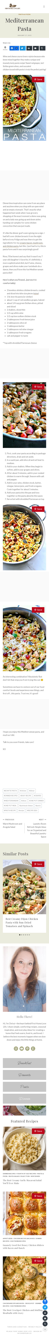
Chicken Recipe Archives (24, 1238)
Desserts (24, 1075)
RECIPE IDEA (32, 810)
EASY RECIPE (25, 796)
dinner (31, 791)
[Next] (42, 896)
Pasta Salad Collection (19, 1176)
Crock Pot (29, 1303)
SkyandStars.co (24, 1333)
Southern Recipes (18, 1241)
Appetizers (7, 1238)
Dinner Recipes (9, 1174)
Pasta (24, 1086)
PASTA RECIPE (10, 810)
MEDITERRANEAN (11, 801)
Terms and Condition (17, 1327)
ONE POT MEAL (10, 806)
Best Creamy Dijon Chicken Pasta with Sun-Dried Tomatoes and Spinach (22, 922)
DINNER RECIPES (10, 796)
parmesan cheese (26, 806)
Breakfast (24, 1063)
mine (36, 293)
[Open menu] (44, 6)
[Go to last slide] (7, 896)
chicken (23, 791)
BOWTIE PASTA (10, 791)
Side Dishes (35, 1176)
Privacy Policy (35, 1327)
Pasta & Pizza (24, 14)
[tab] (19, 934)
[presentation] (24, 887)
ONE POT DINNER (36, 801)
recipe (21, 810)
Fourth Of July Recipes (26, 1174)
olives (23, 801)
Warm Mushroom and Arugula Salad (12, 823)
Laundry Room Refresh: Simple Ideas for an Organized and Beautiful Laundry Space (36, 828)
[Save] (24, 140)
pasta (38, 806)
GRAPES (37, 796)
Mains (24, 1110)
